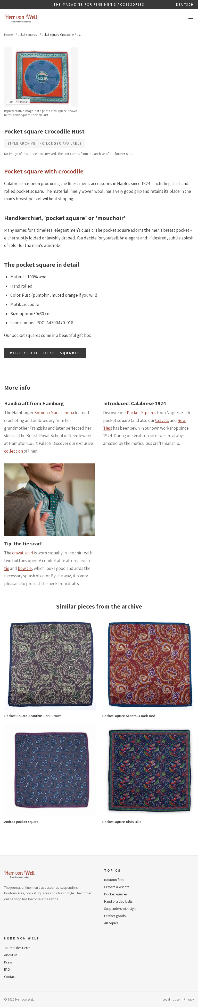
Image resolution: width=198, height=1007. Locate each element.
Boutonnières (114, 879)
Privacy (189, 999)
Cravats (162, 420)
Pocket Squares (141, 412)
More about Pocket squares (45, 353)
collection (13, 451)
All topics (111, 923)
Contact (10, 976)
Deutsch (185, 4)
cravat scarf (22, 553)
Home (8, 34)
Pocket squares (26, 34)
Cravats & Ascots (116, 887)
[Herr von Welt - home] (21, 18)
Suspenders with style (120, 908)
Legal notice (170, 999)
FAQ (7, 969)
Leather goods (115, 915)
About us (10, 955)
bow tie (25, 568)
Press (8, 962)
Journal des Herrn (17, 947)
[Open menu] (191, 18)
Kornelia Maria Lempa (54, 412)
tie (6, 568)
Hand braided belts (118, 901)
